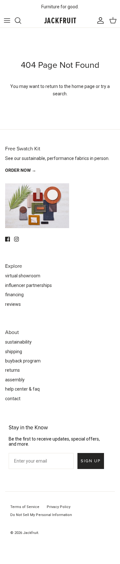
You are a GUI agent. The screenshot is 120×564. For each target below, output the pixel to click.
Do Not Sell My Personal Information (41, 515)
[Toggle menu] (7, 20)
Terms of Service (24, 507)
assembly (15, 379)
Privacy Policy (58, 507)
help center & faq (22, 389)
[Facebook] (7, 239)
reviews (13, 304)
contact (12, 398)
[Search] (21, 20)
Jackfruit (30, 533)
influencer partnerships (28, 285)
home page (83, 86)
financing (14, 294)
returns (12, 370)
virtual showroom (22, 275)
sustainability (18, 342)
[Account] (99, 20)
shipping (13, 351)
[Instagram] (16, 239)
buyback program (23, 360)
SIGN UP (91, 461)
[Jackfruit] (60, 21)
